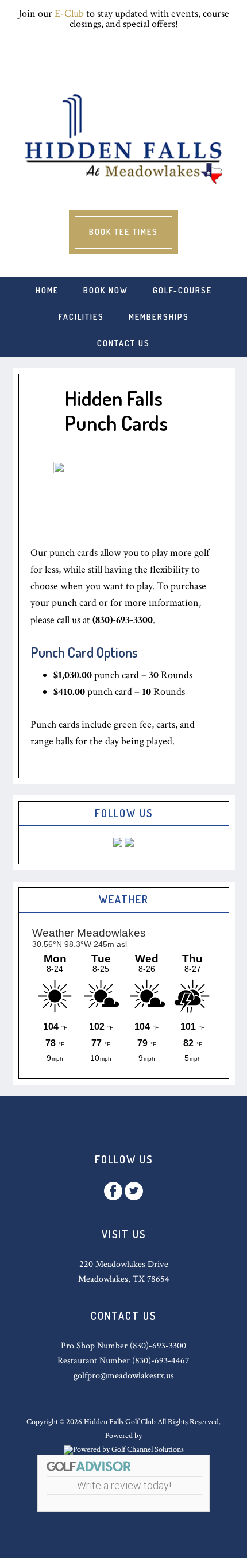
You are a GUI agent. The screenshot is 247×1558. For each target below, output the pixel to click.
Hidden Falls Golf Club (123, 138)
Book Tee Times (123, 232)
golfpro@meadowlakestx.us (124, 1376)
